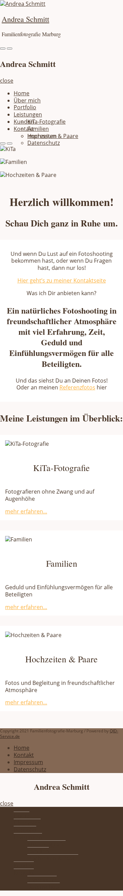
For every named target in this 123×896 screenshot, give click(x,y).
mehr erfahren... (26, 511)
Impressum (42, 136)
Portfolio (25, 107)
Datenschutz (43, 143)
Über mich (27, 100)
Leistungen (28, 114)
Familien (38, 129)
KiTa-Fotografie (46, 121)
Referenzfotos (77, 387)
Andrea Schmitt (25, 19)
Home (21, 93)
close (6, 80)
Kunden (24, 865)
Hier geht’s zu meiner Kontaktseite (61, 280)
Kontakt (24, 755)
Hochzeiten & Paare (52, 858)
